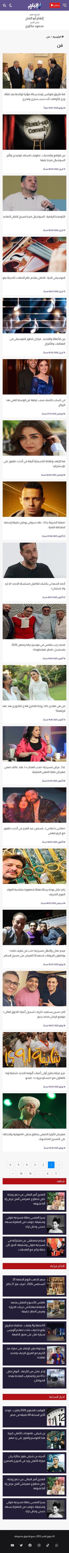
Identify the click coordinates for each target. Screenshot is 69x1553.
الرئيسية (56, 36)
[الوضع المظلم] (10, 7)
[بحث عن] (4, 7)
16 (21, 1173)
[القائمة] (64, 7)
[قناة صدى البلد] (34, 5)
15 (30, 1173)
